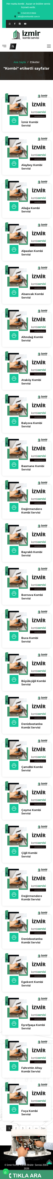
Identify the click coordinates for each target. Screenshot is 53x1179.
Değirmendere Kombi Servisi (31, 897)
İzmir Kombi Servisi (29, 124)
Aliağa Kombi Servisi (30, 209)
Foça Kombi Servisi (29, 1112)
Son (43, 1128)
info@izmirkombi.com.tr (29, 16)
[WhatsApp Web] (10, 24)
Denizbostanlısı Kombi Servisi (32, 725)
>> (36, 1128)
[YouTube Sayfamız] (25, 24)
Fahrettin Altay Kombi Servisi (31, 1069)
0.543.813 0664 (28, 13)
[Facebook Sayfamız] (14, 24)
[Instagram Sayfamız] (20, 24)
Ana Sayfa (20, 62)
